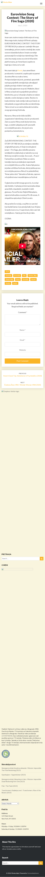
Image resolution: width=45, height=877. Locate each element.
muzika (8, 283)
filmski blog (9, 279)
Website (22, 350)
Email (22, 340)
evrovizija (17, 275)
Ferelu (20, 70)
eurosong (8, 275)
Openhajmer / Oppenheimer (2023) (14, 775)
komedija (25, 279)
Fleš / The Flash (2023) (10, 786)
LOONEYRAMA (7, 736)
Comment (22, 312)
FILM (7, 271)
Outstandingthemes (33, 873)
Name (22, 330)
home (18, 279)
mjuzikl (33, 279)
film (24, 275)
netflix (15, 283)
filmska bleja (33, 275)
